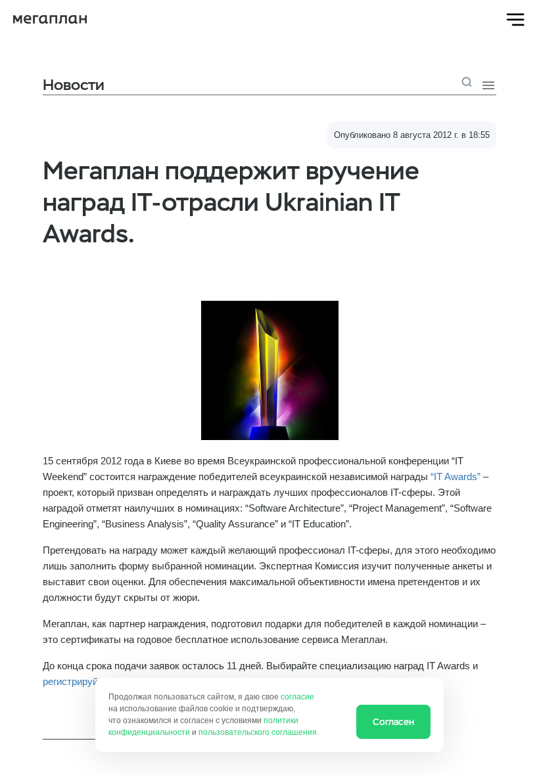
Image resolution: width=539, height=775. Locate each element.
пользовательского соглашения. (259, 732)
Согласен (393, 722)
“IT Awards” (455, 476)
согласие (297, 696)
